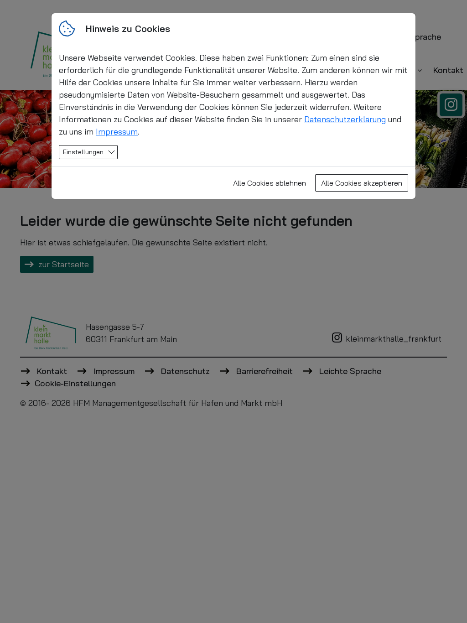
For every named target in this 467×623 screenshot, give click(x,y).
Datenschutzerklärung (345, 119)
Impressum (117, 131)
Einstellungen (83, 152)
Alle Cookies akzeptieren (361, 182)
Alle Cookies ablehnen (269, 182)
